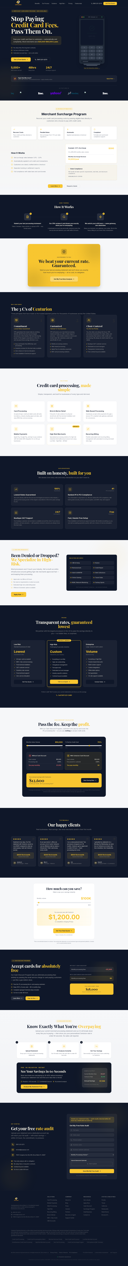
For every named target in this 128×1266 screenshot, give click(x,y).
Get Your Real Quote (63, 931)
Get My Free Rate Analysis (63, 279)
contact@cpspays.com (19, 1214)
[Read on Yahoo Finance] (48, 93)
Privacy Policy (53, 1252)
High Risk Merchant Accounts (42, 1242)
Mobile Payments (52, 1203)
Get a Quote (87, 1200)
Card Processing (52, 1200)
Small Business (88, 1212)
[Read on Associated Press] (18, 93)
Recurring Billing (52, 1212)
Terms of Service (63, 1252)
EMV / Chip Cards (52, 1218)
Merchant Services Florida (55, 1239)
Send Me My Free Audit (91, 1171)
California (104, 1206)
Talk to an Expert (63, 681)
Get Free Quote (110, 3)
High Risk (62, 3)
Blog (66, 1203)
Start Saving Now (89, 780)
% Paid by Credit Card (72, 742)
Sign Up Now (32, 998)
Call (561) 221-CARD (65, 695)
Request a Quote (72, 186)
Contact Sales (99, 682)
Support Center (69, 1218)
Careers (67, 1209)
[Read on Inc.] (33, 93)
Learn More (54, 186)
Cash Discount (88, 1206)
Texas (103, 1203)
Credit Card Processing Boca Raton (36, 1239)
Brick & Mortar (51, 1215)
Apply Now (17, 594)
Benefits (37, 3)
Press (67, 1206)
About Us (68, 1200)
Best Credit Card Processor (72, 1239)
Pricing (70, 3)
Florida (104, 1200)
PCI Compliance (73, 1252)
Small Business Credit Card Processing (22, 1242)
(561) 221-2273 (97, 3)
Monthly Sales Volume (33, 742)
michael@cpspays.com (22, 1149)
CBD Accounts (51, 1221)
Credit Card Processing (18, 1239)
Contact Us (87, 1215)
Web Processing (52, 1206)
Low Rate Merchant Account (90, 1239)
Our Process (45, 3)
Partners (67, 1212)
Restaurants (105, 1209)
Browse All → (105, 1215)
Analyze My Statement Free (33, 1087)
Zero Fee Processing (59, 1242)
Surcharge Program (89, 1209)
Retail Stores (105, 1212)
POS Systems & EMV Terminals (95, 1242)
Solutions (54, 3)
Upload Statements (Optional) (78, 1160)
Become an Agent (70, 1215)
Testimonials (78, 3)
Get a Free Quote (20, 59)
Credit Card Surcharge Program (76, 1242)
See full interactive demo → (92, 68)
